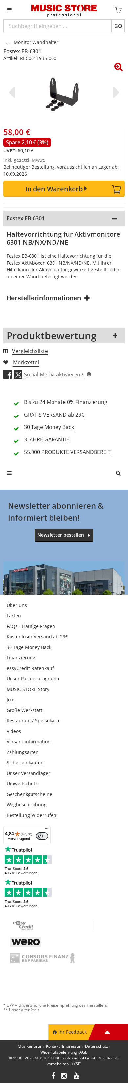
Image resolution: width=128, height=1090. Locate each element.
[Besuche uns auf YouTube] (76, 1076)
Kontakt (53, 1046)
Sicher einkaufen (25, 762)
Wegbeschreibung (27, 804)
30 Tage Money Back (29, 647)
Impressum (72, 1046)
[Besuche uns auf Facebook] (53, 1076)
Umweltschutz (22, 783)
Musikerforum (31, 1046)
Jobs (11, 699)
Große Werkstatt (24, 710)
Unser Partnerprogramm (34, 678)
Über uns (17, 605)
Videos (14, 731)
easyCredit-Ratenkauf (30, 668)
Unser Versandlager (28, 773)
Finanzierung (21, 657)
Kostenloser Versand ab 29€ (37, 636)
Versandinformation (29, 741)
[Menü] (47, 830)
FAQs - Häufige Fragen (31, 626)
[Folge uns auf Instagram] (64, 1076)
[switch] (42, 836)
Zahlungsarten (23, 752)
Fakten (14, 615)
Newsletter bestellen (60, 535)
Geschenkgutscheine (29, 794)
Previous (13, 92)
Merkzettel (26, 362)
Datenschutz (96, 1046)
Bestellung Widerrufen (31, 815)
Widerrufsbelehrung (58, 1052)
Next (115, 92)
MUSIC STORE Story (28, 689)
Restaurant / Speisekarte (34, 720)
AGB (83, 1052)
